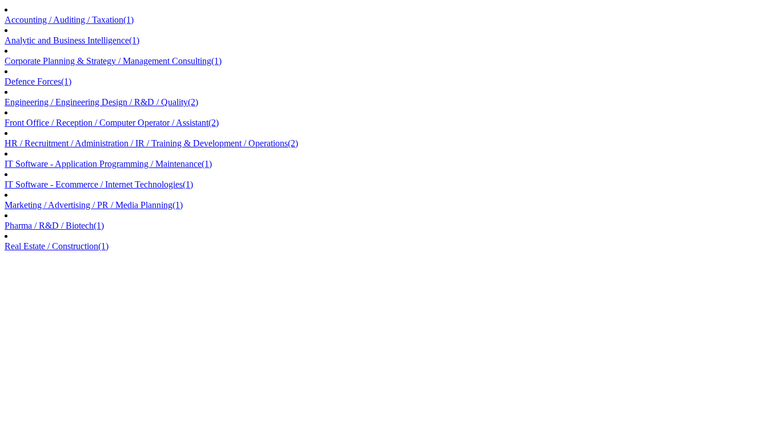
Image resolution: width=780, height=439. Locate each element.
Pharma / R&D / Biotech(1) (54, 225)
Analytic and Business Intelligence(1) (72, 40)
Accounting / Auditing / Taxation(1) (69, 20)
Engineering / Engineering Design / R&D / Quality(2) (101, 102)
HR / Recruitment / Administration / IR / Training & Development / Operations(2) (151, 143)
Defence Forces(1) (38, 81)
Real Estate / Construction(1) (56, 246)
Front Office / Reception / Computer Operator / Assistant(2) (112, 122)
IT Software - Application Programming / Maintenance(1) (108, 164)
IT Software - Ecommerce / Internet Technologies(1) (99, 184)
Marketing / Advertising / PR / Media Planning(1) (94, 205)
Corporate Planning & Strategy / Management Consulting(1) (113, 61)
